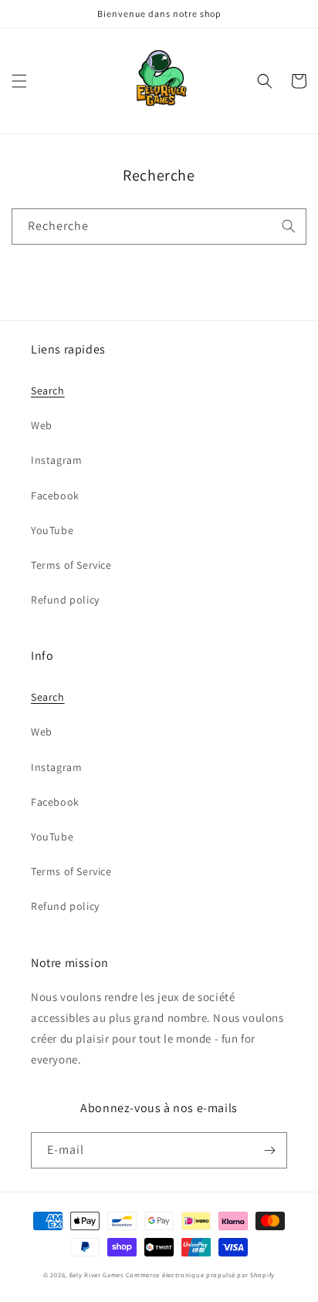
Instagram (56, 460)
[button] (19, 81)
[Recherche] (289, 226)
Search (48, 390)
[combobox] (159, 226)
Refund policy (65, 600)
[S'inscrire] (269, 1150)
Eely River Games (96, 1274)
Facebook (55, 495)
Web (41, 425)
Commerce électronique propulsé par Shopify (200, 1274)
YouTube (52, 530)
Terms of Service (71, 565)
